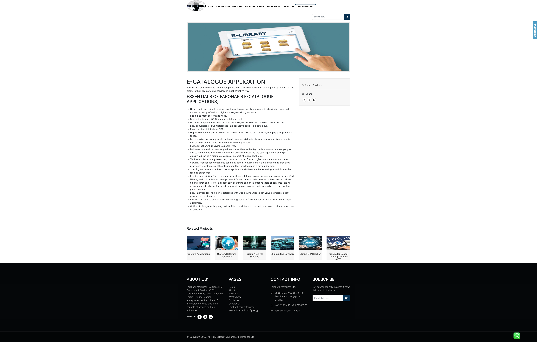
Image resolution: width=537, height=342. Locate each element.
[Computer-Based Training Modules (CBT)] (338, 243)
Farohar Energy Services (241, 307)
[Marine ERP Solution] (310, 243)
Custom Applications (198, 254)
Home (211, 6)
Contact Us (288, 6)
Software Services (312, 85)
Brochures (237, 6)
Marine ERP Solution (310, 254)
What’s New (273, 6)
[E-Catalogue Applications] (268, 47)
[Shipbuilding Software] (282, 243)
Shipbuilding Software (282, 254)
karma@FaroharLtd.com (287, 310)
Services (261, 6)
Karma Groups (305, 6)
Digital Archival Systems (255, 255)
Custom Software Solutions (226, 255)
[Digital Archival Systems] (254, 243)
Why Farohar (222, 6)
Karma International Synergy (243, 310)
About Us (250, 6)
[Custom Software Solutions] (226, 243)
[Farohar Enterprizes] (196, 6)
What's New (235, 297)
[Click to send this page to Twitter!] (309, 100)
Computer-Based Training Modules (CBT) (338, 257)
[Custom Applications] (198, 243)
